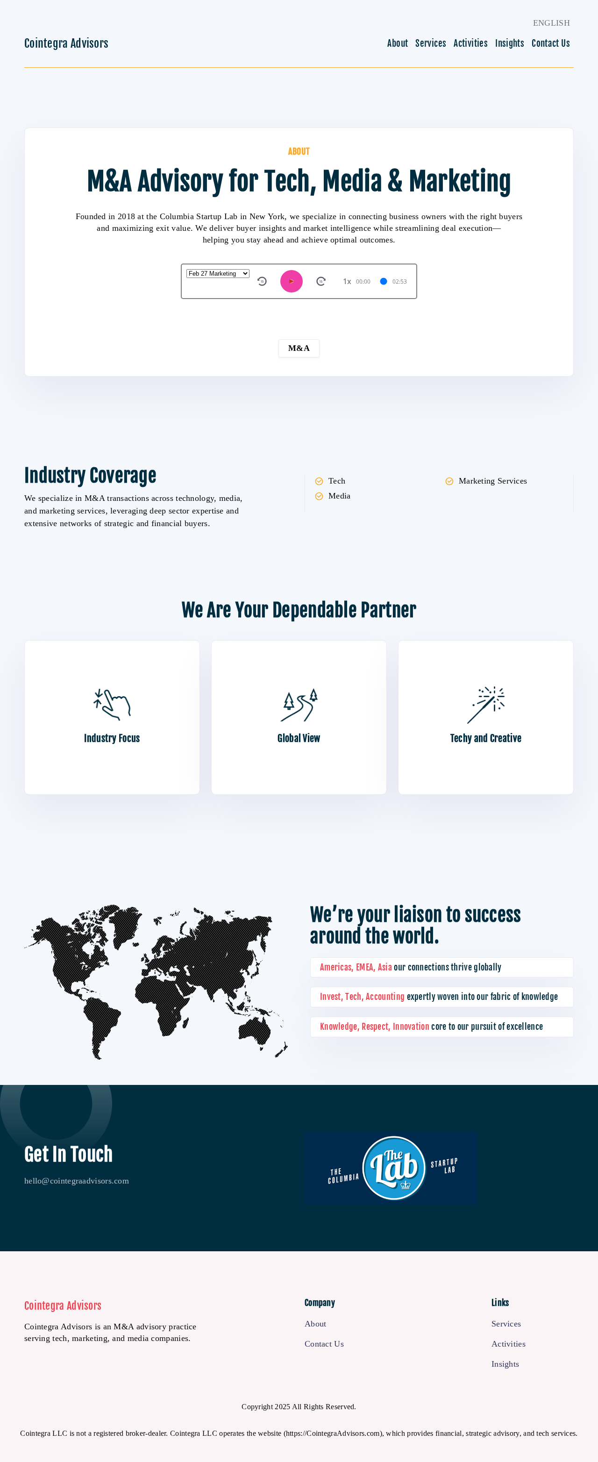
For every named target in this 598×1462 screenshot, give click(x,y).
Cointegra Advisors (66, 43)
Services (430, 43)
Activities (471, 43)
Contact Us (551, 43)
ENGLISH (551, 23)
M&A (299, 348)
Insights (509, 43)
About (397, 43)
